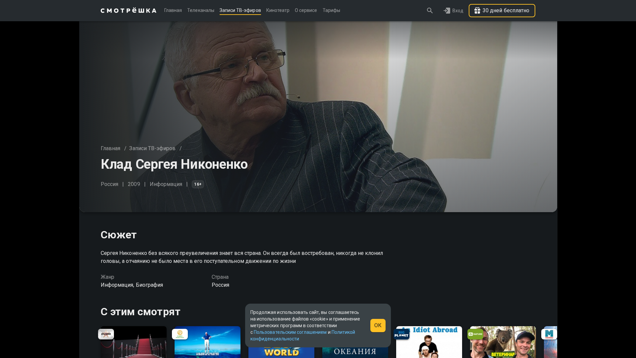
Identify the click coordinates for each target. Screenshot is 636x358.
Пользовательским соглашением (290, 332)
